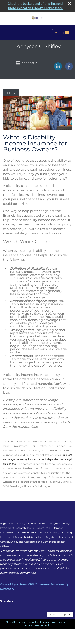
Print (11, 92)
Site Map (6, 601)
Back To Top (58, 614)
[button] (61, 32)
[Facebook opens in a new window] (69, 69)
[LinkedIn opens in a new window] (58, 69)
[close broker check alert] (69, 3)
